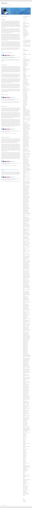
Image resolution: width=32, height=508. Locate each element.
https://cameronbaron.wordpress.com (26, 446)
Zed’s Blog (24, 494)
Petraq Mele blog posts (25, 468)
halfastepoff (24, 444)
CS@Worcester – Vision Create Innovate (26, 398)
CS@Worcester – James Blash (25, 244)
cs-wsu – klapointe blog (25, 96)
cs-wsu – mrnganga (25, 100)
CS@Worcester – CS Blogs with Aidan (26, 187)
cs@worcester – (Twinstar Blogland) (26, 109)
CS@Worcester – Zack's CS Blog (26, 415)
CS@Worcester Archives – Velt (26, 417)
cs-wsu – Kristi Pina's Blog (25, 97)
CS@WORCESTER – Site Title (25, 349)
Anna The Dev (24, 67)
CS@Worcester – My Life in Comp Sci (26, 301)
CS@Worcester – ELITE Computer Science (27, 218)
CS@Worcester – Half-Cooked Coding (26, 233)
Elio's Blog (24, 440)
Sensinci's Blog (24, 472)
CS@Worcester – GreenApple (25, 232)
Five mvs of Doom (24, 441)
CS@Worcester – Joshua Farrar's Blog (26, 257)
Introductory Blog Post (25, 30)
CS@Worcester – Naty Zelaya (25, 304)
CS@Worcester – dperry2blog (25, 211)
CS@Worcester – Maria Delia (25, 283)
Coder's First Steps (24, 73)
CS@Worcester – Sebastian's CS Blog (26, 337)
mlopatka (24, 459)
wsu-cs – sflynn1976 (25, 492)
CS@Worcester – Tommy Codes (26, 392)
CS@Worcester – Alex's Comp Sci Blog (26, 128)
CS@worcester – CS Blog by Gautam (26, 186)
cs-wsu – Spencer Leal (25, 103)
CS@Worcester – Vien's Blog (25, 397)
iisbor (16, 133)
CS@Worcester (4, 3)
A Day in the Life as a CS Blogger (26, 63)
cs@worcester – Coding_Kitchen (26, 164)
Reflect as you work (4, 106)
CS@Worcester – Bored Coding (7, 163)
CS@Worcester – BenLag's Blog (26, 142)
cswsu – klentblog (24, 431)
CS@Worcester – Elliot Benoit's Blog (26, 219)
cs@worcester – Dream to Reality (26, 212)
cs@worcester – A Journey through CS (26, 118)
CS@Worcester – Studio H (25, 362)
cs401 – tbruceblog (25, 424)
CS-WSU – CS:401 (24, 90)
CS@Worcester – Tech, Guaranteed (26, 366)
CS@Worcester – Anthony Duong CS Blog (27, 138)
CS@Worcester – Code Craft (25, 158)
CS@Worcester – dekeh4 (25, 205)
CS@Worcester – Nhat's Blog (25, 306)
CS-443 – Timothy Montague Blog (26, 83)
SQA (23, 478)
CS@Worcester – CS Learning (25, 188)
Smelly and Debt (3, 64)
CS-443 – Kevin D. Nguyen (25, 82)
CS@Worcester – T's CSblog (25, 363)
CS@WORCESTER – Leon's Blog (26, 275)
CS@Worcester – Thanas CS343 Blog (26, 369)
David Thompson (24, 434)
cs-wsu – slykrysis (24, 102)
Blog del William (24, 68)
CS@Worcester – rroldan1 (25, 333)
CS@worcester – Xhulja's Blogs (26, 405)
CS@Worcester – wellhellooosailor (26, 401)
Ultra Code (24, 484)
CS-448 (8, 133)
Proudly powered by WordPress (4, 505)
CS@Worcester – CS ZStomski (25, 192)
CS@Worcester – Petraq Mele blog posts (26, 320)
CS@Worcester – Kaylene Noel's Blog (26, 264)
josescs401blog (24, 449)
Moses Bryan (24, 460)
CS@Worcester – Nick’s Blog (25, 307)
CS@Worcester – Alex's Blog (25, 127)
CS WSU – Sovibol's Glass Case (26, 79)
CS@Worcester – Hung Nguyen (26, 240)
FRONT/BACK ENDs (25, 36)
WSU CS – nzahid (24, 489)
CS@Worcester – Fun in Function (26, 225)
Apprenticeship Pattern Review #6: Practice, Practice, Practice (9, 170)
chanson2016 (24, 71)
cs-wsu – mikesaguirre (25, 98)
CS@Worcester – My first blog (26, 299)
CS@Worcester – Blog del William (26, 144)
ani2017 (23, 66)
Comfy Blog (24, 74)
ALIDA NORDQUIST (25, 64)
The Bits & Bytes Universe (25, 482)
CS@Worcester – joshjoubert (25, 256)
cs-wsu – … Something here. (25, 84)
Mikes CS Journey (24, 458)
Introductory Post (24, 29)
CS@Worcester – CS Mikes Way (26, 189)
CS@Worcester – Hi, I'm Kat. (25, 237)
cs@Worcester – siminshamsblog (26, 340)
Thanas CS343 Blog (25, 481)
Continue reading (17, 174)
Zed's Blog (24, 495)
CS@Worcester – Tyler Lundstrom (26, 395)
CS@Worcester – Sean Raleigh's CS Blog (26, 336)
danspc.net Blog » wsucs (25, 433)
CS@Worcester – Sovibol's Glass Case (26, 359)
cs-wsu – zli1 (24, 105)
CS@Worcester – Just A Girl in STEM (26, 260)
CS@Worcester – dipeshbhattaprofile (26, 208)
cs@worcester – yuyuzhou (25, 411)
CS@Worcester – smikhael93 (25, 354)
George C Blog (24, 442)
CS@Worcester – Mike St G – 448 (26, 291)
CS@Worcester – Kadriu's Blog (26, 262)
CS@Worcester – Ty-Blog (25, 394)
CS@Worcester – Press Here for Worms (26, 323)
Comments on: (24, 58)
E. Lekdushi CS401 (24, 439)
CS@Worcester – (24, 108)
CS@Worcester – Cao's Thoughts (26, 150)
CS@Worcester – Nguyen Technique (26, 305)
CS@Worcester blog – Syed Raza (26, 418)
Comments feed (24, 500)
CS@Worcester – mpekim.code (26, 293)
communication (10, 59)
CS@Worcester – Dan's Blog (25, 199)
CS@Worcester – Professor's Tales (26, 324)
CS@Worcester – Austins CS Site (26, 140)
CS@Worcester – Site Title (25, 341)
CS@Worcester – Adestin (25, 122)
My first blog (24, 462)
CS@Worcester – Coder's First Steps (26, 160)
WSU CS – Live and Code (25, 487)
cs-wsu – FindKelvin (25, 92)
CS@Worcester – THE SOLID (25, 381)
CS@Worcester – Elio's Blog (25, 217)
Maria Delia (24, 453)
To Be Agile (3, 19)
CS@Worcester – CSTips (25, 195)
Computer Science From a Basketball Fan (8, 99)
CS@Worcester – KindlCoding (25, 267)
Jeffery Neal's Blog (24, 447)
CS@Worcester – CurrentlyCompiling (26, 196)
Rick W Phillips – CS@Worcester (26, 469)
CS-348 (12, 59)
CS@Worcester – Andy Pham (25, 135)
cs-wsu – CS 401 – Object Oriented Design (27, 89)
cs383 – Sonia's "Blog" (25, 420)
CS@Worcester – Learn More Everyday (26, 273)
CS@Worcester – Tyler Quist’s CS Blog (26, 396)
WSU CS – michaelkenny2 (25, 488)
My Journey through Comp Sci (26, 463)
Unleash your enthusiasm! (5, 137)
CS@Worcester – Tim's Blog (25, 388)
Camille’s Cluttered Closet (25, 70)
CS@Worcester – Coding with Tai (26, 163)
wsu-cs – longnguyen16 (25, 491)
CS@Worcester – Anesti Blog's (26, 137)
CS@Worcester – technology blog (26, 368)
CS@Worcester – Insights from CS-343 (26, 243)
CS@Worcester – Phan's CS (25, 321)
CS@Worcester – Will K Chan (25, 402)
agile (8, 59)
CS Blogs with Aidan (25, 76)
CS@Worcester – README (25, 328)
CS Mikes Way (24, 77)
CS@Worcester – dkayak (25, 209)
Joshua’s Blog (24, 450)
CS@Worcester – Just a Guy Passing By (26, 261)
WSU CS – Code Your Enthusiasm (26, 486)
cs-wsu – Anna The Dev (25, 86)
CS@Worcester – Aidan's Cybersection (26, 124)
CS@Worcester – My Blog (25, 296)
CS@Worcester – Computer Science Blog (26, 169)
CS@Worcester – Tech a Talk (25, 365)
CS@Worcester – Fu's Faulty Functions (26, 224)
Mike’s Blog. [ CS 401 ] (25, 455)
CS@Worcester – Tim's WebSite (26, 389)
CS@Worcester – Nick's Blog (25, 308)
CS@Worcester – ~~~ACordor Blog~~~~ (26, 111)
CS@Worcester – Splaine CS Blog (26, 360)
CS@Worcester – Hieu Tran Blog (26, 238)
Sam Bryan (24, 471)
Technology (9, 102)
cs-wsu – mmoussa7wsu (25, 99)
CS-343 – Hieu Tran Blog (25, 81)
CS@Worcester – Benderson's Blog (26, 141)
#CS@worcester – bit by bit (25, 60)
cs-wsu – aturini (24, 87)
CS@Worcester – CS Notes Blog (26, 190)
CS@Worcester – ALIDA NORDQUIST (26, 129)
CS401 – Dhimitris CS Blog (25, 423)
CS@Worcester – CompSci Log (26, 167)
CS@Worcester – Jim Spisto (25, 253)
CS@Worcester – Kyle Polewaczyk (26, 270)
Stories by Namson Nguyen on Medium (26, 479)
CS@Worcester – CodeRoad (25, 161)
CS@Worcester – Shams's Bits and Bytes (26, 338)
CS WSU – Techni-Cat (25, 80)
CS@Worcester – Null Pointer (25, 311)
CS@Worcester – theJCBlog (25, 385)
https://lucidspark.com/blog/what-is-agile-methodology (7, 52)
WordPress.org (24, 501)
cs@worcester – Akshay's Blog (26, 126)
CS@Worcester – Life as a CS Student (26, 277)
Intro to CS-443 (24, 31)
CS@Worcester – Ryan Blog (25, 334)
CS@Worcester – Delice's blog (25, 206)
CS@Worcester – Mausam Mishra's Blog (26, 285)
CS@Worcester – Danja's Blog (25, 201)
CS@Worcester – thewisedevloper (26, 386)
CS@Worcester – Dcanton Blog (26, 202)
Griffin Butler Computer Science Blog (26, 443)
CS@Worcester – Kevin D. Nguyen (26, 266)
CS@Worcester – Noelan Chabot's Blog (26, 309)
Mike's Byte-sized (24, 456)
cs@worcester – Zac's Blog (25, 412)
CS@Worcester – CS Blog (25, 185)
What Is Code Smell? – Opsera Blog (4, 94)
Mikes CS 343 (24, 457)
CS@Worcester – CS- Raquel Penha (26, 193)
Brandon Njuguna (14, 99)
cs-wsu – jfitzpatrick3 (25, 95)
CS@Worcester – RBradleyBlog (26, 327)
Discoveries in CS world (25, 437)
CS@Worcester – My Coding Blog (26, 298)
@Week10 (7, 59)
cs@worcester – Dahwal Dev (25, 198)
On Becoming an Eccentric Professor (26, 465)
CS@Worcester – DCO (25, 203)
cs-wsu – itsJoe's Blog (25, 93)
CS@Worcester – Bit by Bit (25, 143)
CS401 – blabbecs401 (25, 421)
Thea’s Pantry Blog (24, 35)
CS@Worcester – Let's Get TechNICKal (26, 276)
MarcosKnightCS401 (25, 452)
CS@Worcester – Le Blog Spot (26, 272)
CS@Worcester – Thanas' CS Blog (26, 370)
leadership (17, 59)
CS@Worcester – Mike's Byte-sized (26, 292)
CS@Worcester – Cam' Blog (25, 148)
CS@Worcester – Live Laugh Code (26, 280)
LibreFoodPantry (24, 28)
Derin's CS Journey (24, 436)
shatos (23, 473)
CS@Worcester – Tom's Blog (25, 391)
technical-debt (6, 102)
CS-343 (8, 101)
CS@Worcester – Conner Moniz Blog (26, 182)
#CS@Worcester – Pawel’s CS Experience (26, 61)
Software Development (17, 101)
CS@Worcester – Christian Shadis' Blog (26, 153)
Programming (13, 101)
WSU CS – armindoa (25, 485)
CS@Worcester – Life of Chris (25, 279)
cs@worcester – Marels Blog (25, 282)
